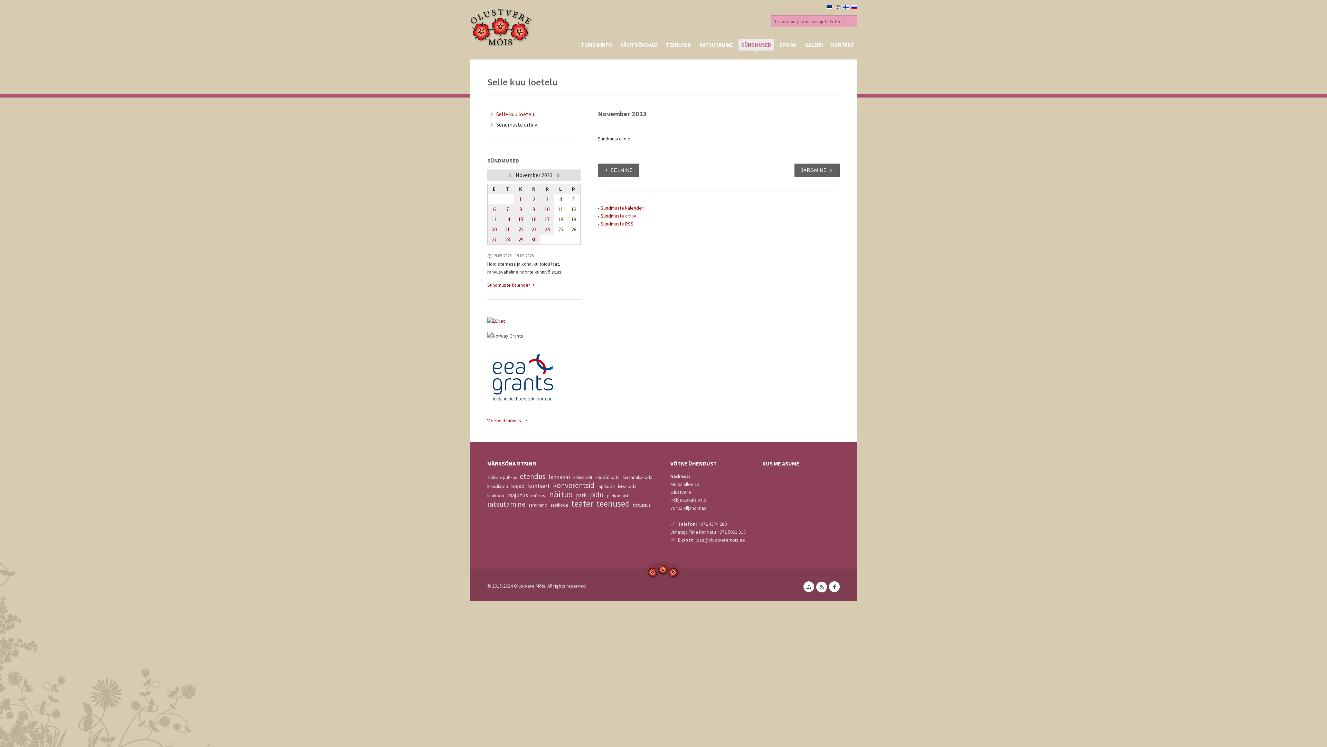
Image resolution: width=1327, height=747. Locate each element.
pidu (597, 494)
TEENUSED (678, 45)
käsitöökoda (607, 477)
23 (533, 229)
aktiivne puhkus (502, 477)
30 (533, 239)
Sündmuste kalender (622, 208)
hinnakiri (559, 477)
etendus (533, 476)
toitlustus (641, 505)
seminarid (538, 505)
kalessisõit (582, 477)
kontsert (539, 486)
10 (547, 209)
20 (494, 229)
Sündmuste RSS (617, 224)
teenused (613, 503)
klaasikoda (497, 486)
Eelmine (622, 170)
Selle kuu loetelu (516, 114)
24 (547, 229)
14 (507, 219)
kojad (518, 486)
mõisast (538, 496)
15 (520, 219)
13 (494, 219)
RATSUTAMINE (716, 45)
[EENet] (534, 321)
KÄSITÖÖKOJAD (639, 45)
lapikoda (606, 486)
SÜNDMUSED (756, 45)
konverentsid (573, 485)
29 (520, 239)
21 (507, 229)
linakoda (495, 496)
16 (533, 219)
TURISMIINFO (596, 45)
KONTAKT (842, 45)
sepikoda (559, 505)
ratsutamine (506, 504)
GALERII (814, 45)
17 (547, 219)
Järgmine (814, 170)
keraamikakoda (637, 477)
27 (494, 239)
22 (520, 229)
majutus (517, 495)
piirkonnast (617, 496)
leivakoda (627, 486)
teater (582, 503)
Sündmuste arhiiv (618, 216)
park (581, 495)
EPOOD (788, 45)
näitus (560, 494)
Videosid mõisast (505, 420)
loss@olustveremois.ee (720, 540)
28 (507, 239)
